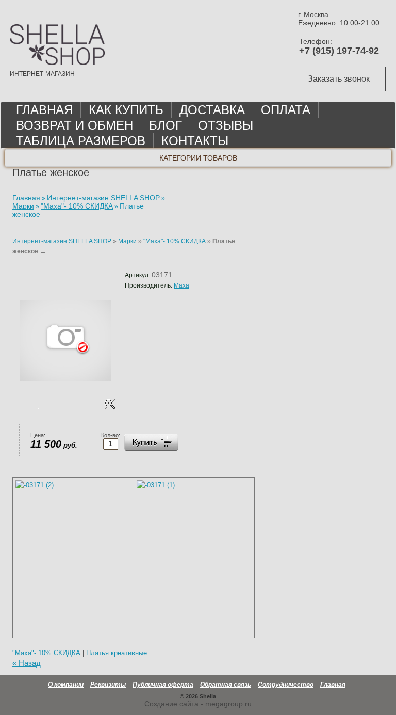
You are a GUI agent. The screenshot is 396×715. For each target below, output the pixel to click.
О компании (66, 684)
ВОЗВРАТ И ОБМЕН (74, 125)
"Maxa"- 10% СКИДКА (174, 241)
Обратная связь (225, 684)
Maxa (181, 285)
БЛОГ (165, 125)
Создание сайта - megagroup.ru (198, 704)
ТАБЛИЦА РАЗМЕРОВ (80, 141)
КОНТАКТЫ (194, 141)
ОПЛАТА (285, 110)
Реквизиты (108, 684)
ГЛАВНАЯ (44, 110)
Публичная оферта (163, 684)
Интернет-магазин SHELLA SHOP (61, 241)
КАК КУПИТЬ (126, 110)
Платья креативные (116, 653)
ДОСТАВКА (212, 110)
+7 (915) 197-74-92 (339, 50)
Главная (332, 684)
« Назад (26, 663)
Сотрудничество (286, 684)
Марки (127, 241)
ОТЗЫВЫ (225, 125)
